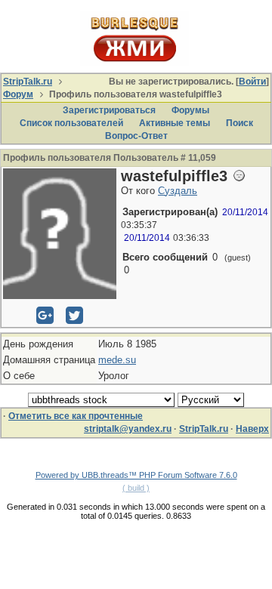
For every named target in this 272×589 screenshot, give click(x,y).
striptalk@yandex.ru (128, 429)
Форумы (190, 110)
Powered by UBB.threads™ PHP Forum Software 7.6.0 (136, 475)
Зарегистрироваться (109, 110)
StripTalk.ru (27, 81)
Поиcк (239, 123)
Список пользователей (71, 123)
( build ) (136, 487)
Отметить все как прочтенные (75, 416)
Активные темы (174, 123)
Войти (252, 81)
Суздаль (177, 190)
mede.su (117, 359)
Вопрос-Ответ (136, 136)
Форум (18, 94)
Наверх (252, 429)
